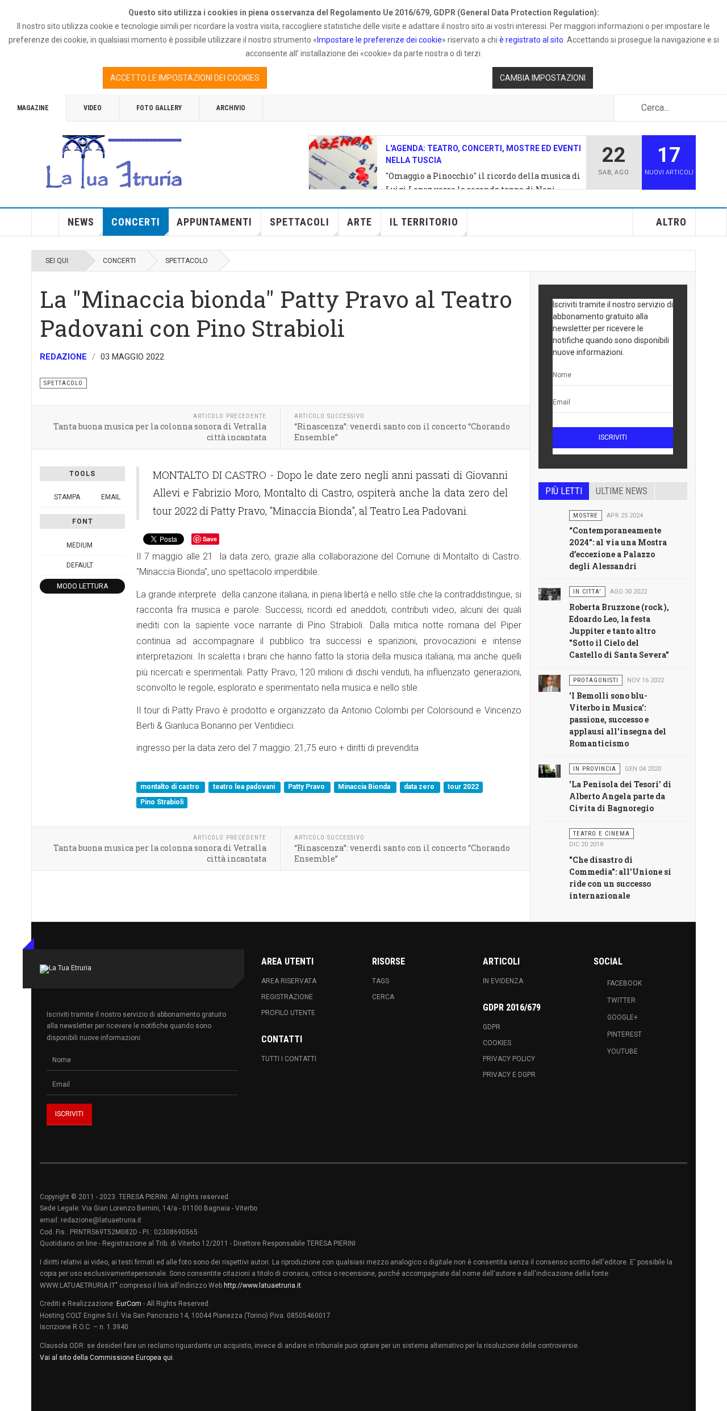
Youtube (622, 1051)
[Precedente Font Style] (46, 565)
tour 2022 (463, 787)
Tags (380, 981)
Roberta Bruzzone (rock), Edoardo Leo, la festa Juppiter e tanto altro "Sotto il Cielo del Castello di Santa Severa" (619, 631)
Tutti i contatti (288, 1059)
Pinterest (624, 1034)
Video (92, 108)
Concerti (135, 222)
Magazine (33, 108)
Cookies (497, 1043)
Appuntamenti (214, 222)
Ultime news (621, 491)
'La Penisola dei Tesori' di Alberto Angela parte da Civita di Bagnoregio (620, 796)
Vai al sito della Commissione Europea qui (106, 1358)
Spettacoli (299, 222)
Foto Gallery (159, 108)
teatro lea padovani (245, 787)
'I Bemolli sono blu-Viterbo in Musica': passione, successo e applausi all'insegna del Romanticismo (617, 719)
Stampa (67, 497)
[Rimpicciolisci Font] (46, 545)
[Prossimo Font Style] (118, 565)
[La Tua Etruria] (113, 162)
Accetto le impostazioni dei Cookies (185, 77)
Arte (359, 222)
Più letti (563, 491)
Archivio (230, 108)
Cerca (383, 997)
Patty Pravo (307, 787)
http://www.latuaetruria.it (262, 1285)
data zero (420, 787)
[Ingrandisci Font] (118, 545)
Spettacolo (186, 261)
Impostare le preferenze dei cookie (379, 39)
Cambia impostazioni (543, 77)
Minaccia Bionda (365, 787)
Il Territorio (424, 222)
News (81, 222)
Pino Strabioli (161, 803)
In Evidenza (503, 981)
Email (109, 497)
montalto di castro (170, 787)
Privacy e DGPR (509, 1075)
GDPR (491, 1027)
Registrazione (287, 997)
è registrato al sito (530, 39)
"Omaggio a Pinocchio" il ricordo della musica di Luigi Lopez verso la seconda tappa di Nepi (483, 182)
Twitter (621, 1000)
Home (45, 222)
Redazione (63, 357)
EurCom (128, 1304)
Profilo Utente (288, 1013)
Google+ (622, 1017)
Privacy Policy (509, 1059)
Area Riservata (288, 981)
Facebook (624, 983)
